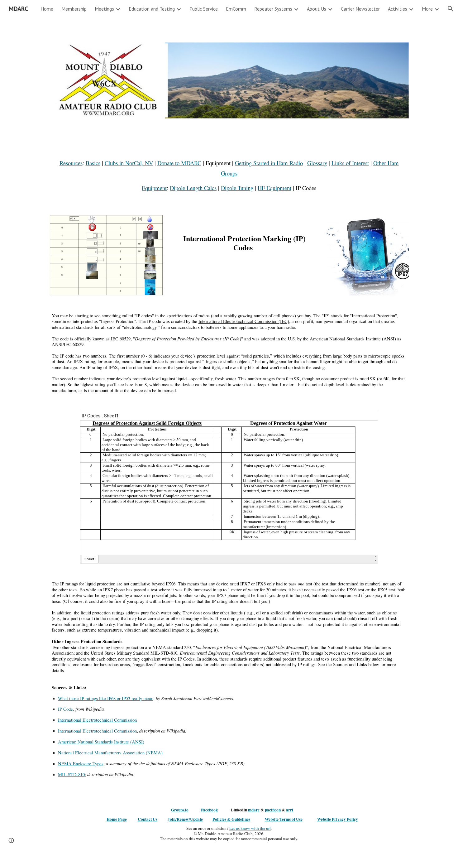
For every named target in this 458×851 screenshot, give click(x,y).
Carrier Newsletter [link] (360, 9)
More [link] (427, 9)
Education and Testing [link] (152, 9)
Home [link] (47, 9)
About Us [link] (316, 9)
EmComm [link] (236, 9)
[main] (229, 175)
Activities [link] (397, 9)
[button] (450, 8)
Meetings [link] (104, 9)
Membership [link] (74, 9)
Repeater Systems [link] (273, 9)
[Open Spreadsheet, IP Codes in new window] (366, 419)
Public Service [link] (203, 9)
